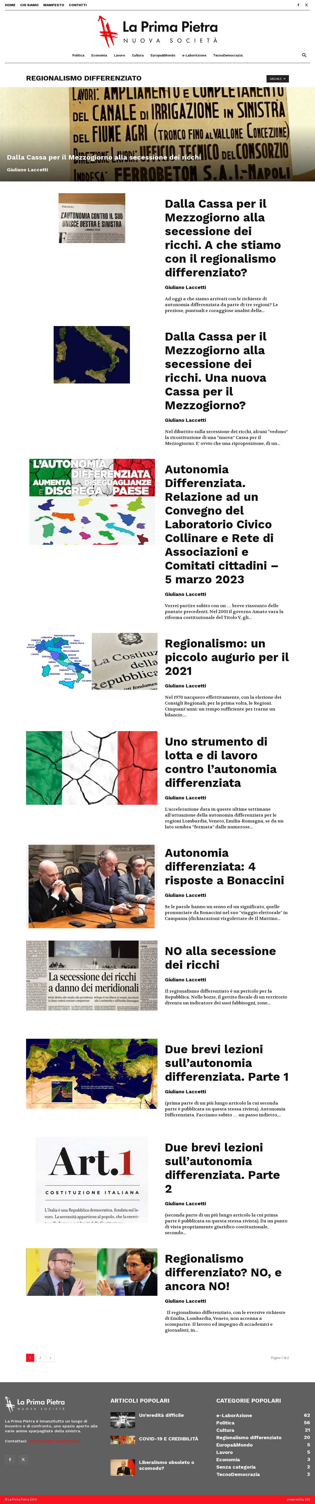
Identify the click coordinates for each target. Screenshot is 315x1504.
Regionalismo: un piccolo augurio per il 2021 (227, 657)
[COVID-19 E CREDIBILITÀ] (122, 1440)
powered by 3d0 (298, 1499)
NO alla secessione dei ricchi (220, 958)
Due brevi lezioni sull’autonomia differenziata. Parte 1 (227, 1063)
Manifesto (53, 5)
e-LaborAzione (194, 55)
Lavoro (119, 55)
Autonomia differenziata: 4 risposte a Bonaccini (224, 866)
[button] (304, 56)
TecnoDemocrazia (228, 55)
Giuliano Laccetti (27, 170)
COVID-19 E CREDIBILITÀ (168, 1439)
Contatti (78, 5)
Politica (78, 55)
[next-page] (50, 1358)
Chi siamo (29, 5)
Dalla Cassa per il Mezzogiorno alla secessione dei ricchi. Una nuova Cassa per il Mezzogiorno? (215, 370)
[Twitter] (306, 5)
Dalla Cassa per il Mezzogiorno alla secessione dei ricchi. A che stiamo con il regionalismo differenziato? (223, 238)
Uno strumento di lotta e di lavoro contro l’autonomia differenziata (221, 762)
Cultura (138, 55)
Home (10, 5)
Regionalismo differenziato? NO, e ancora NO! (223, 1272)
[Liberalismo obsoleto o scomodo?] (122, 1467)
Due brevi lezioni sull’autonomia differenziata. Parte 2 (222, 1168)
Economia (99, 55)
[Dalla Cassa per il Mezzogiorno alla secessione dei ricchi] (157, 134)
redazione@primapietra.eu (54, 1441)
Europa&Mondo (163, 55)
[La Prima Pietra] (157, 29)
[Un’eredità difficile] (122, 1420)
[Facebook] (298, 5)
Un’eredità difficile (161, 1415)
